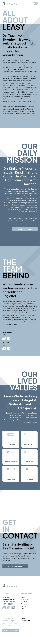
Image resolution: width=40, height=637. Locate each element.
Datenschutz (25, 621)
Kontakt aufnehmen (24, 229)
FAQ (22, 608)
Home (23, 597)
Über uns (24, 604)
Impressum (24, 618)
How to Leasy (25, 599)
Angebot (24, 602)
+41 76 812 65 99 (7, 604)
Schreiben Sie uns (11, 630)
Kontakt (23, 606)
